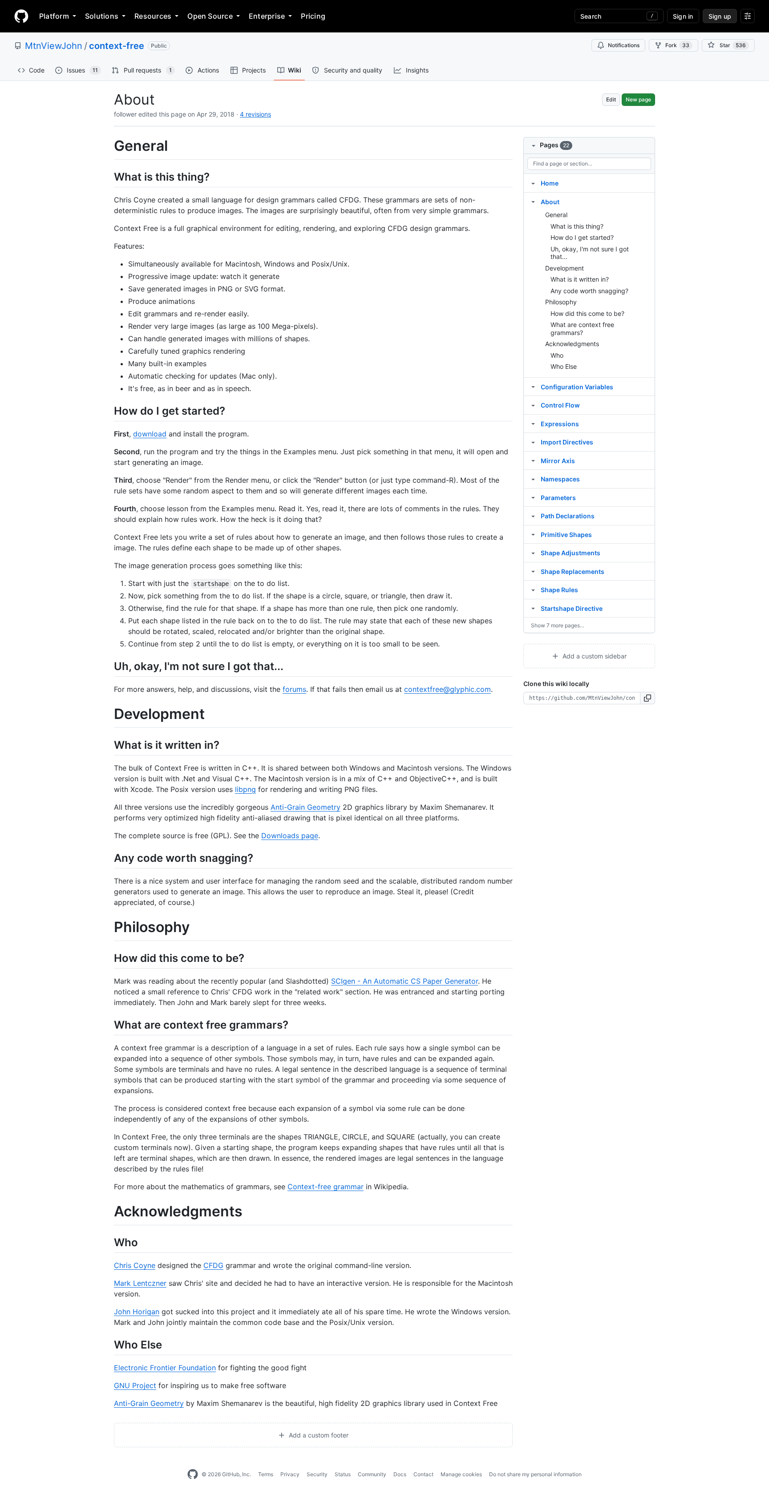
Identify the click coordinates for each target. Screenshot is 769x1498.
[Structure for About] (533, 201)
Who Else (563, 366)
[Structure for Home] (533, 183)
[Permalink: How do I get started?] (107, 410)
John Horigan (136, 1311)
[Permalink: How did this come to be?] (107, 958)
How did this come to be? (587, 313)
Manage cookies (461, 1474)
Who (556, 355)
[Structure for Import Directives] (533, 442)
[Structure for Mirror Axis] (533, 460)
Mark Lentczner (140, 1283)
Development (564, 268)
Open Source (210, 16)
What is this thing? (576, 226)
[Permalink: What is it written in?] (107, 745)
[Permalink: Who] (107, 1242)
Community (372, 1474)
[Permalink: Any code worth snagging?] (107, 858)
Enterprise (267, 16)
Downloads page (289, 835)
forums (294, 689)
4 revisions (255, 114)
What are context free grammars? (582, 328)
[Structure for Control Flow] (533, 405)
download (149, 433)
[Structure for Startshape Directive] (533, 608)
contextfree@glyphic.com (447, 689)
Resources (152, 16)
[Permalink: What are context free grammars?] (107, 1024)
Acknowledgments (572, 343)
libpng (245, 789)
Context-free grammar (325, 1186)
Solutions (101, 16)
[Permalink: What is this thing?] (107, 176)
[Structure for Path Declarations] (533, 516)
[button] (647, 698)
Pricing (313, 16)
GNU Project (135, 1385)
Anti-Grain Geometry (305, 807)
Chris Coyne (134, 1265)
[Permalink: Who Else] (107, 1344)
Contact (423, 1474)
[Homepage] (21, 16)
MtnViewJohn (53, 45)
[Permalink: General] (107, 146)
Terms (265, 1474)
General (556, 214)
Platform (54, 16)
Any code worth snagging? (589, 291)
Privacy (290, 1474)
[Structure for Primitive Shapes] (533, 534)
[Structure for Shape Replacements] (533, 571)
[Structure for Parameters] (533, 497)
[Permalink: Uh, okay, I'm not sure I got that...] (107, 666)
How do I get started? (582, 237)
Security (317, 1474)
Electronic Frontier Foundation (165, 1367)
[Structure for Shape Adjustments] (533, 552)
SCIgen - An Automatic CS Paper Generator (404, 981)
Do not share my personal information (535, 1474)
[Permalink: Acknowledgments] (107, 1212)
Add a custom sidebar (594, 656)
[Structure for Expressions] (533, 423)
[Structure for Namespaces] (533, 479)
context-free (116, 45)
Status (343, 1474)
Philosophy (561, 302)
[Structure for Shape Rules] (533, 589)
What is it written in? (579, 279)
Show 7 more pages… (557, 625)
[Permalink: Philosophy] (107, 927)
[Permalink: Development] (107, 714)
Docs (399, 1474)
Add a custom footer (317, 1435)
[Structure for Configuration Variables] (533, 387)
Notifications (623, 45)
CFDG (213, 1265)
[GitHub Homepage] (192, 1474)
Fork (677, 45)
